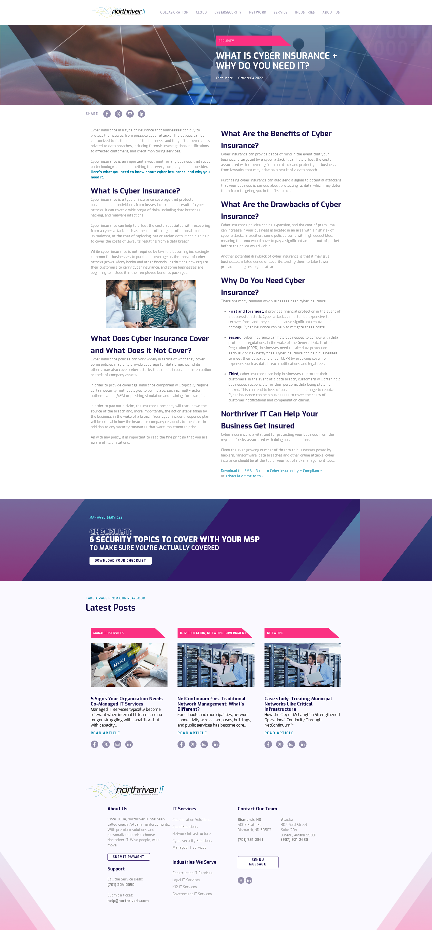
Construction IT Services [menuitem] (192, 873)
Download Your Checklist (120, 561)
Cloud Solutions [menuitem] (185, 826)
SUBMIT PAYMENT (129, 857)
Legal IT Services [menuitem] (186, 880)
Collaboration (174, 13)
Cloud (201, 13)
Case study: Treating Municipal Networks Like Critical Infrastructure (298, 704)
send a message (258, 862)
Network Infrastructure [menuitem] (191, 833)
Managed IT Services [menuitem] (189, 847)
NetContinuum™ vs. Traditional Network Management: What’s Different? (212, 704)
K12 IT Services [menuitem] (184, 887)
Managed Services (108, 633)
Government (235, 633)
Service (281, 13)
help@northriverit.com (128, 900)
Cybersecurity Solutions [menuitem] (192, 840)
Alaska (287, 819)
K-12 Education (192, 633)
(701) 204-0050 (121, 884)
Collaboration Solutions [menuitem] (191, 819)
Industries (305, 13)
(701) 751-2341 (250, 839)
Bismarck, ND (249, 819)
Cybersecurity (228, 13)
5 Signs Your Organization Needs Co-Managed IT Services (127, 701)
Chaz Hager (224, 78)
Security (226, 41)
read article (105, 733)
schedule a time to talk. (244, 476)
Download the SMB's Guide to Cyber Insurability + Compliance (271, 471)
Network (257, 13)
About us (331, 13)
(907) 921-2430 (294, 839)
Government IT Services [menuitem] (192, 894)
